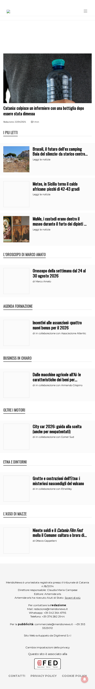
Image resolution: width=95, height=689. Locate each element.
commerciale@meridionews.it (54, 624)
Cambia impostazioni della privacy (47, 647)
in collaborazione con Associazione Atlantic (61, 333)
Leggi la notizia (41, 159)
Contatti (16, 676)
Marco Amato (43, 281)
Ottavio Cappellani (46, 540)
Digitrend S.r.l (62, 635)
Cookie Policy (74, 676)
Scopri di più (72, 597)
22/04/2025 (20, 122)
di (34, 281)
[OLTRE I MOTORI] (14, 405)
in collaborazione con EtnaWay (54, 488)
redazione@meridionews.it (51, 609)
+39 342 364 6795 (55, 612)
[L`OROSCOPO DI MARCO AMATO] (24, 250)
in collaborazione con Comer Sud (55, 436)
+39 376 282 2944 (53, 616)
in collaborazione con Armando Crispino (59, 385)
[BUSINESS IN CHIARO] (17, 353)
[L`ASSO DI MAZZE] (15, 509)
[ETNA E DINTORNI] (15, 457)
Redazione (8, 122)
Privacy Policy (43, 676)
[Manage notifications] (84, 679)
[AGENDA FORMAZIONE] (17, 301)
